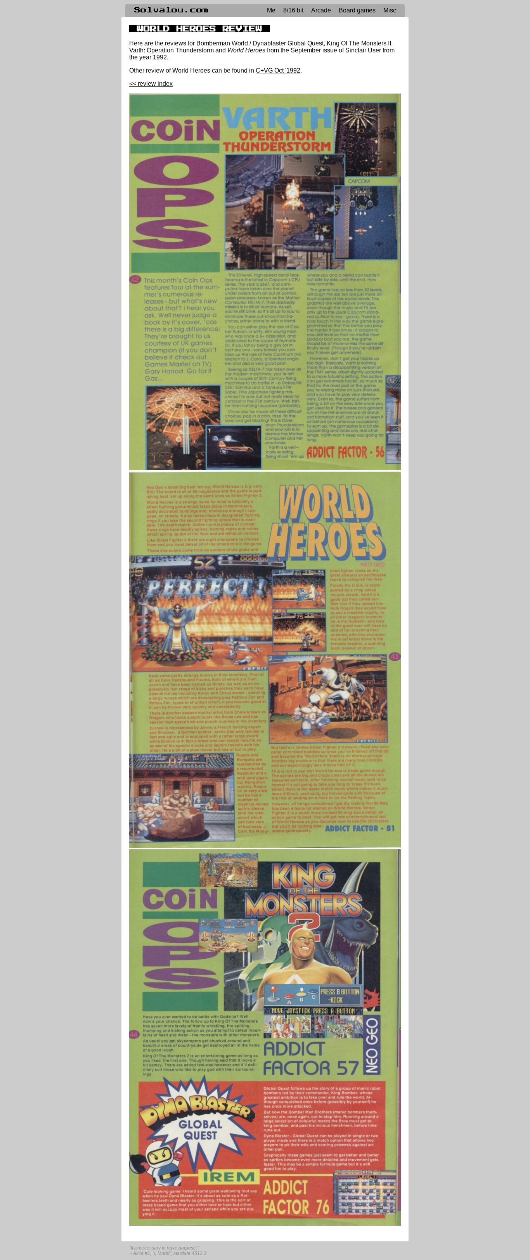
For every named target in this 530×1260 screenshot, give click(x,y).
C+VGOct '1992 (278, 70)
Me (271, 10)
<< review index (151, 83)
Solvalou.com (171, 10)
